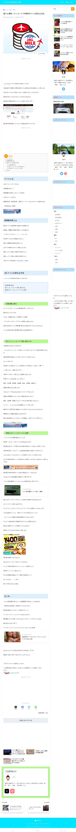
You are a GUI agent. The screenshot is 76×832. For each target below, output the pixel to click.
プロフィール (68, 2)
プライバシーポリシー (44, 823)
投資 (56, 232)
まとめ (8, 170)
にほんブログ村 (14, 672)
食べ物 (57, 220)
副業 (56, 229)
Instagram (12, 794)
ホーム (62, 2)
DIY (56, 241)
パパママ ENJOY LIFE (12, 2)
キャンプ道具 (58, 250)
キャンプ (57, 253)
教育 (56, 259)
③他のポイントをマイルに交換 (15, 168)
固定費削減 (58, 217)
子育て (56, 256)
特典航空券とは (10, 160)
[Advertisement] (25, 70)
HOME (38, 820)
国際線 (26, 260)
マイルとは (9, 159)
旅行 (55, 244)
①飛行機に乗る (12, 164)
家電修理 (57, 214)
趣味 (55, 235)
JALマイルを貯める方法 (13, 162)
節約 (47, 713)
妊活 (56, 262)
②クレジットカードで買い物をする (16, 166)
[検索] (72, 9)
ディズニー (58, 247)
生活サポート (58, 223)
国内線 (21, 260)
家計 (55, 211)
